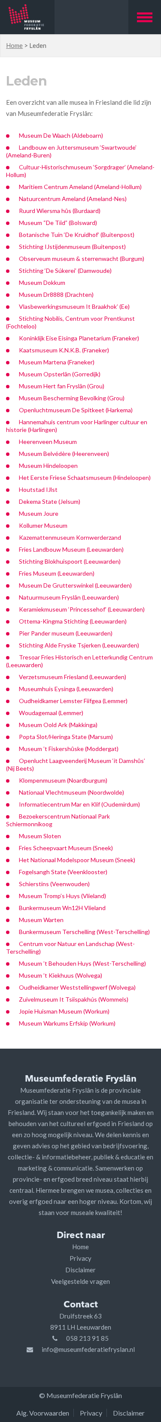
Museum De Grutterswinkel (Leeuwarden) (75, 585)
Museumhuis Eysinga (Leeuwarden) (66, 688)
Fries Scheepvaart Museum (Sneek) (66, 847)
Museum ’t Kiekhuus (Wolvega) (60, 975)
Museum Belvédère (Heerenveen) (64, 453)
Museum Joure (38, 513)
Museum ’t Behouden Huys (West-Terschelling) (82, 963)
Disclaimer (80, 1270)
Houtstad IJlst (38, 489)
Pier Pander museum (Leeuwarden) (65, 633)
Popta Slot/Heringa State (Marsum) (66, 736)
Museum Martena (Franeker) (56, 362)
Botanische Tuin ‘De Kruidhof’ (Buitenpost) (76, 234)
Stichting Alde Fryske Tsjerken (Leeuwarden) (79, 645)
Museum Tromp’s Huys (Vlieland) (62, 895)
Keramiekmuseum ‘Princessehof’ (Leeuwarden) (82, 609)
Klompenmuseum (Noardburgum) (63, 780)
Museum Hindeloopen (48, 465)
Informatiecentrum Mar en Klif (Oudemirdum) (79, 804)
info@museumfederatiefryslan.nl (88, 1349)
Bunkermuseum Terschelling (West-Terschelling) (84, 931)
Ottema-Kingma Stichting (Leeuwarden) (73, 621)
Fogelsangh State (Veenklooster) (63, 871)
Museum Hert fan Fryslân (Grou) (61, 386)
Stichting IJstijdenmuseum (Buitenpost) (72, 246)
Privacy (80, 1258)
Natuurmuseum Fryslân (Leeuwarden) (69, 597)
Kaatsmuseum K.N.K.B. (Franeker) (64, 350)
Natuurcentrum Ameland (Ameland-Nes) (73, 198)
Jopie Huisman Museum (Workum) (64, 1011)
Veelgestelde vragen (80, 1281)
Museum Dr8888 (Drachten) (56, 294)
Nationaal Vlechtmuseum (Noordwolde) (71, 792)
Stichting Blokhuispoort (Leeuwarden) (70, 561)
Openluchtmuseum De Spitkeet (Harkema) (76, 410)
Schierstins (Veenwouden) (54, 883)
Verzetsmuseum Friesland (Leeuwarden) (72, 676)
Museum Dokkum (43, 282)
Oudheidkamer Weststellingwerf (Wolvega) (77, 987)
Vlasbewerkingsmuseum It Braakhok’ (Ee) (74, 306)
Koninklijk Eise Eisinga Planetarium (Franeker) (79, 338)
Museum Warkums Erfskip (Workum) (67, 1023)
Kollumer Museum (43, 525)
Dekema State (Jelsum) (49, 501)
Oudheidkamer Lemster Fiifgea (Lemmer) (73, 700)
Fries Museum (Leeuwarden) (56, 573)
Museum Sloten (40, 836)
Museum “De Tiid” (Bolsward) (58, 222)
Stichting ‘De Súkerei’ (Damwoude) (65, 270)
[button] (144, 17)
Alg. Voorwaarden (42, 1413)
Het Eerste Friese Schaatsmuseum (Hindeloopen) (85, 477)
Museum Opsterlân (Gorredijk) (59, 374)
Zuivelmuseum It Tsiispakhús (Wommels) (73, 999)
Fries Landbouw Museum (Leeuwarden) (71, 549)
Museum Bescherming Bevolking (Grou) (72, 398)
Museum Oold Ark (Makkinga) (58, 724)
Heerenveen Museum (48, 441)
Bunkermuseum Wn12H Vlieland (62, 907)
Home (14, 45)
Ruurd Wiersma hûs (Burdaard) (59, 210)
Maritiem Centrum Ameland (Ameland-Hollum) (80, 186)
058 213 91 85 (87, 1338)
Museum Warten (41, 919)
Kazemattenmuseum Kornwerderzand (70, 537)
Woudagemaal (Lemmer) (51, 712)
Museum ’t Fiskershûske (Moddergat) (68, 748)
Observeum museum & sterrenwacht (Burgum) (81, 258)
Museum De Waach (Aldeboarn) (61, 135)
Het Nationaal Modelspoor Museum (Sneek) (77, 859)
